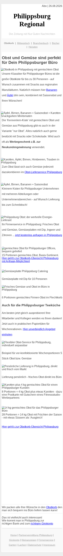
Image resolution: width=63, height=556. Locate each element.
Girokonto (14, 540)
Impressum (49, 545)
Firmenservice (46, 540)
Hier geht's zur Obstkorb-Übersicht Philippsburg (30, 426)
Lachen (22, 545)
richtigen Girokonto (42, 523)
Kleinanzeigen (29, 540)
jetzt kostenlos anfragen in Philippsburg (38, 235)
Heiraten (33, 46)
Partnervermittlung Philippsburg (35, 535)
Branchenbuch (41, 43)
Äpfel (10, 95)
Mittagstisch (23, 43)
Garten (12, 545)
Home (13, 535)
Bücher (55, 43)
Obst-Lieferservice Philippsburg (43, 172)
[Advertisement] (31, 468)
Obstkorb (51, 507)
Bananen (51, 89)
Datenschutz (34, 545)
